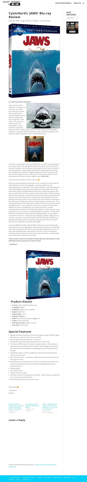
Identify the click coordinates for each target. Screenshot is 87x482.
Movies (35, 21)
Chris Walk (15, 21)
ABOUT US (77, 3)
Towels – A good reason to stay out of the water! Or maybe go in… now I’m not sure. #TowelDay (49, 406)
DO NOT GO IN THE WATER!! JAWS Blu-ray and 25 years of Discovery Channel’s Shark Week (16, 406)
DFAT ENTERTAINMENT (63, 3)
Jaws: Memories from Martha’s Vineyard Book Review (32, 405)
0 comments (45, 21)
